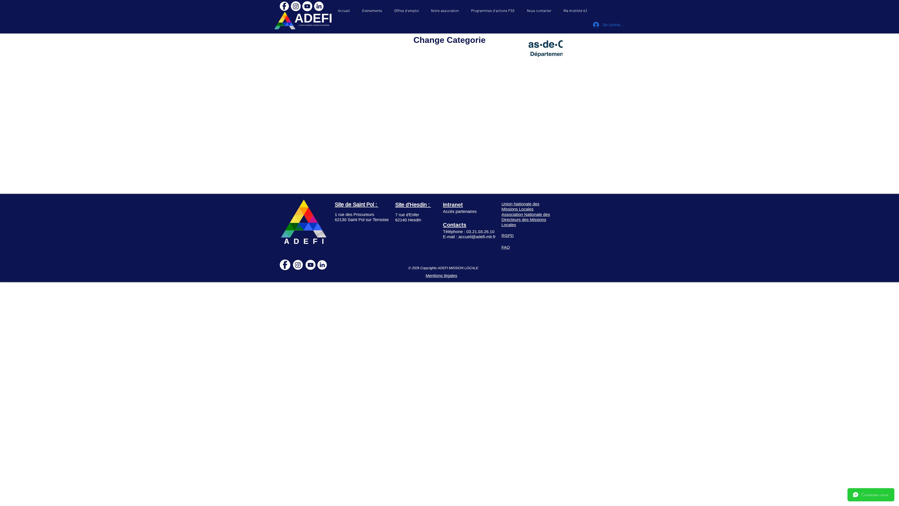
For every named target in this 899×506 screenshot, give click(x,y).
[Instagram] (296, 6)
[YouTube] (307, 6)
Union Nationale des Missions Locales (520, 206)
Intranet (453, 204)
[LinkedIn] (318, 6)
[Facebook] (284, 6)
